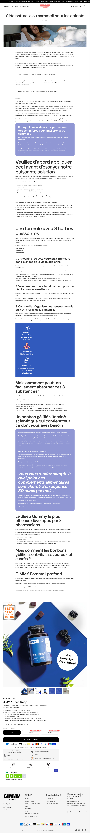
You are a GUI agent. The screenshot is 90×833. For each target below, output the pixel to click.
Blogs (26, 811)
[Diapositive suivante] (85, 645)
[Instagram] (79, 830)
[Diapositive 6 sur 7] (59, 691)
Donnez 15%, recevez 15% (32, 816)
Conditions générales (52, 803)
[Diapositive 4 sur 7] (45, 691)
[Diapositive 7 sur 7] (66, 691)
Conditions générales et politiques (45, 830)
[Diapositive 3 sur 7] (38, 691)
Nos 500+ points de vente (32, 803)
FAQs (26, 806)
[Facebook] (76, 830)
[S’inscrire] (84, 812)
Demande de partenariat (32, 813)
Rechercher (49, 798)
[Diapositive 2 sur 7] (31, 691)
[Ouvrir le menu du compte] (81, 6)
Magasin (27, 798)
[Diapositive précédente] (5, 645)
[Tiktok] (82, 830)
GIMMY (9, 830)
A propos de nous (30, 801)
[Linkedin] (85, 830)
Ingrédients (28, 808)
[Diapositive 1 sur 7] (24, 691)
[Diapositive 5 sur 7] (52, 691)
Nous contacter (50, 801)
